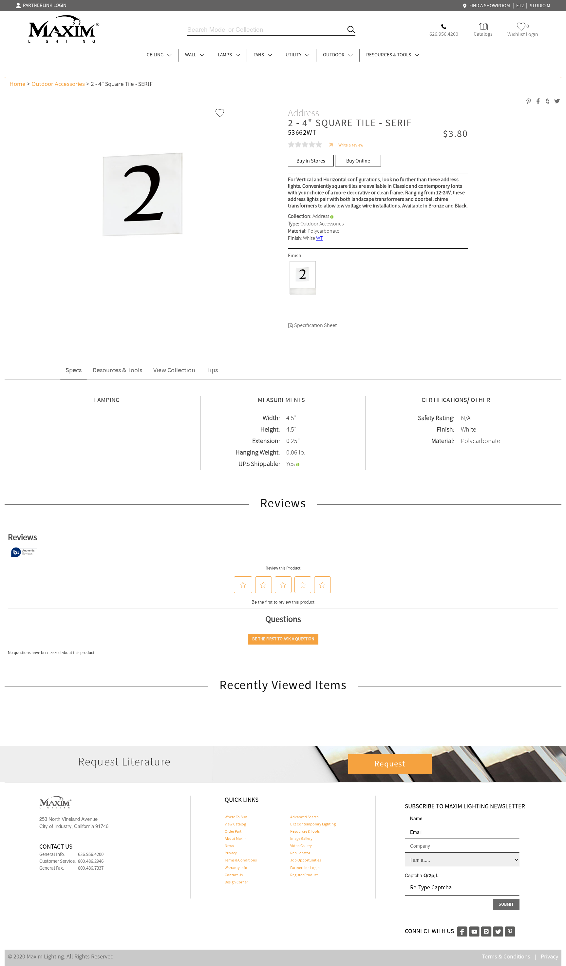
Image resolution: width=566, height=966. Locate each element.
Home (17, 83)
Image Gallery (301, 838)
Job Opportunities (305, 860)
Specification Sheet (315, 325)
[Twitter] (498, 930)
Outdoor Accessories (58, 83)
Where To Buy (236, 817)
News (229, 846)
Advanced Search (304, 817)
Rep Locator (300, 853)
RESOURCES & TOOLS (389, 55)
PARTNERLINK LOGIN (43, 5)
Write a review (350, 145)
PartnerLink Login (305, 868)
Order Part (233, 831)
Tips (212, 370)
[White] (302, 277)
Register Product (304, 875)
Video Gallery (301, 846)
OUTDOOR (334, 55)
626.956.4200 (91, 854)
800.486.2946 (91, 861)
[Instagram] (486, 930)
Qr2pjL (431, 875)
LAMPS (225, 55)
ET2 (520, 6)
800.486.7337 (91, 868)
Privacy (231, 853)
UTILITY (294, 55)
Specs (74, 370)
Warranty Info (236, 868)
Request (389, 764)
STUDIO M (540, 6)
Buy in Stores (310, 161)
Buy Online (358, 161)
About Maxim (236, 838)
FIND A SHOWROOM (488, 6)
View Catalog (235, 824)
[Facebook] (462, 930)
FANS (259, 55)
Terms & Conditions (241, 860)
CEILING (155, 55)
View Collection (174, 370)
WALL (191, 55)
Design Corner (236, 882)
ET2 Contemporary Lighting (313, 824)
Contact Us (234, 875)
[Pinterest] (510, 930)
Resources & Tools (117, 370)
